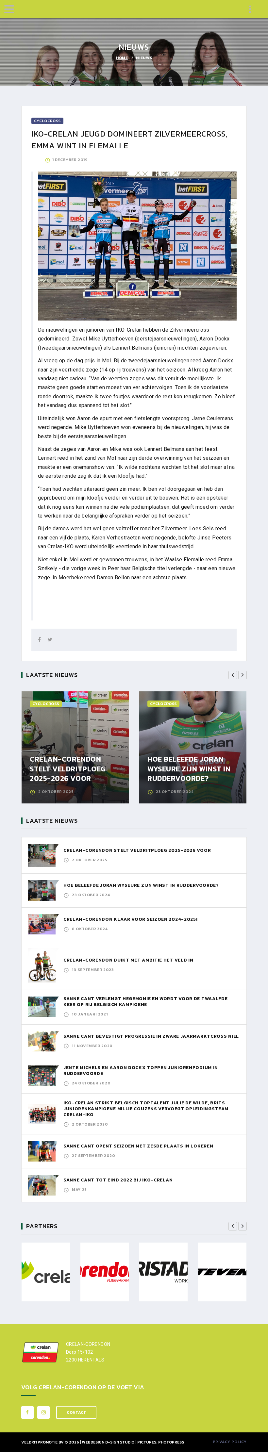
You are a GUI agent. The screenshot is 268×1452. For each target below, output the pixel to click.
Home (122, 58)
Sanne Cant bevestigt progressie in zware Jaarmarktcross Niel (151, 1036)
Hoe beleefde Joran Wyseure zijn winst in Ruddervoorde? (189, 769)
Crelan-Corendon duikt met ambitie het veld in (128, 960)
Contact (76, 1412)
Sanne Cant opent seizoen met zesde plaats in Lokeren (138, 1146)
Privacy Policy (230, 1442)
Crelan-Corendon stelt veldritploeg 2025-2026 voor (68, 769)
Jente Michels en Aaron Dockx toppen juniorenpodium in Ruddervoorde (140, 1070)
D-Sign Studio (119, 1442)
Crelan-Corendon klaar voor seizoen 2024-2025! (130, 919)
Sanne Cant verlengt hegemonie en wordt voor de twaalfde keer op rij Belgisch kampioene (145, 1001)
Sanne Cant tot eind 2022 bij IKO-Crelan (118, 1180)
